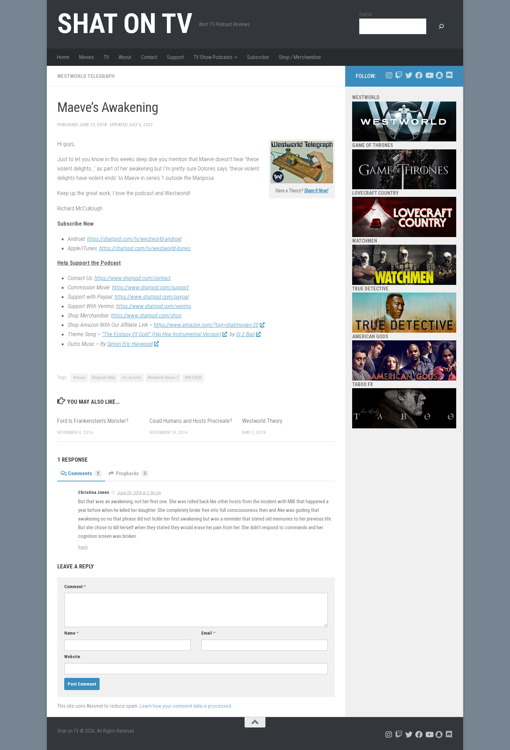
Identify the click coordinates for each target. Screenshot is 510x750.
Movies (86, 57)
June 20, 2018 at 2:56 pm (139, 492)
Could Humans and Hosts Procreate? (191, 421)
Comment (75, 586)
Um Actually (131, 377)
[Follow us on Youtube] (429, 75)
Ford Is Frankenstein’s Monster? (92, 421)
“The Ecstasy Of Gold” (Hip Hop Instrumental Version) (161, 334)
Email (208, 633)
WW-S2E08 (193, 377)
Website (72, 656)
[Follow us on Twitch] (398, 75)
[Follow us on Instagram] (388, 75)
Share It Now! (316, 190)
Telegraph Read (103, 377)
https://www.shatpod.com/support (150, 287)
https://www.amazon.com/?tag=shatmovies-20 (206, 324)
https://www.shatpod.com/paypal (151, 296)
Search (365, 14)
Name (71, 633)
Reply (83, 547)
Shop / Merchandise (300, 57)
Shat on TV (124, 23)
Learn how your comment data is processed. (186, 706)
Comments (84, 473)
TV (106, 57)
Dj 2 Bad (245, 334)
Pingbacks (131, 473)
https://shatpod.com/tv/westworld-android (134, 238)
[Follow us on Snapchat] (439, 75)
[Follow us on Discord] (449, 75)
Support (175, 57)
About (125, 57)
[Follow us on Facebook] (419, 75)
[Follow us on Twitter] (409, 75)
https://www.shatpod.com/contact (132, 277)
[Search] (441, 26)
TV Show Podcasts (213, 57)
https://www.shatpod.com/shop (146, 315)
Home (63, 57)
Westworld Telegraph (85, 76)
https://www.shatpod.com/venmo (153, 306)
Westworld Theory (262, 421)
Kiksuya (79, 377)
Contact (149, 57)
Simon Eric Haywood (130, 343)
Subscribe (258, 57)
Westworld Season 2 (163, 377)
